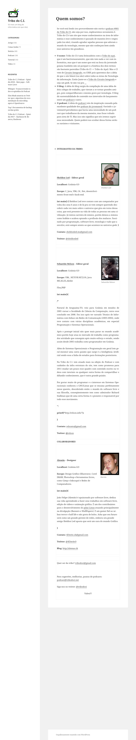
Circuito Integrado (73, 72)
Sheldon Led (63, 177)
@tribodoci (81, 586)
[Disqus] (88, 634)
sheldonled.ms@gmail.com (79, 232)
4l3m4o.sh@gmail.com (77, 534)
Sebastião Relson (65, 263)
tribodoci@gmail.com (85, 563)
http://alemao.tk (70, 548)
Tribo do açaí (108, 55)
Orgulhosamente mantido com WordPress (73, 735)
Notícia (11, 51)
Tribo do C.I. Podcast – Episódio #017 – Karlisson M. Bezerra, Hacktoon (19, 116)
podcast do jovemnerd (91, 106)
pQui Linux (89, 507)
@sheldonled (72, 238)
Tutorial (11, 60)
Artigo (10, 43)
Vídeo (10, 64)
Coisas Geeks (13, 47)
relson (70, 433)
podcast (70, 99)
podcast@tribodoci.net (68, 580)
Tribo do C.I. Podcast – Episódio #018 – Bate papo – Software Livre (19, 82)
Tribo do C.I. (16, 21)
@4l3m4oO (71, 541)
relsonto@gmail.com (76, 426)
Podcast (11, 55)
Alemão (61, 460)
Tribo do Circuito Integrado (101, 79)
